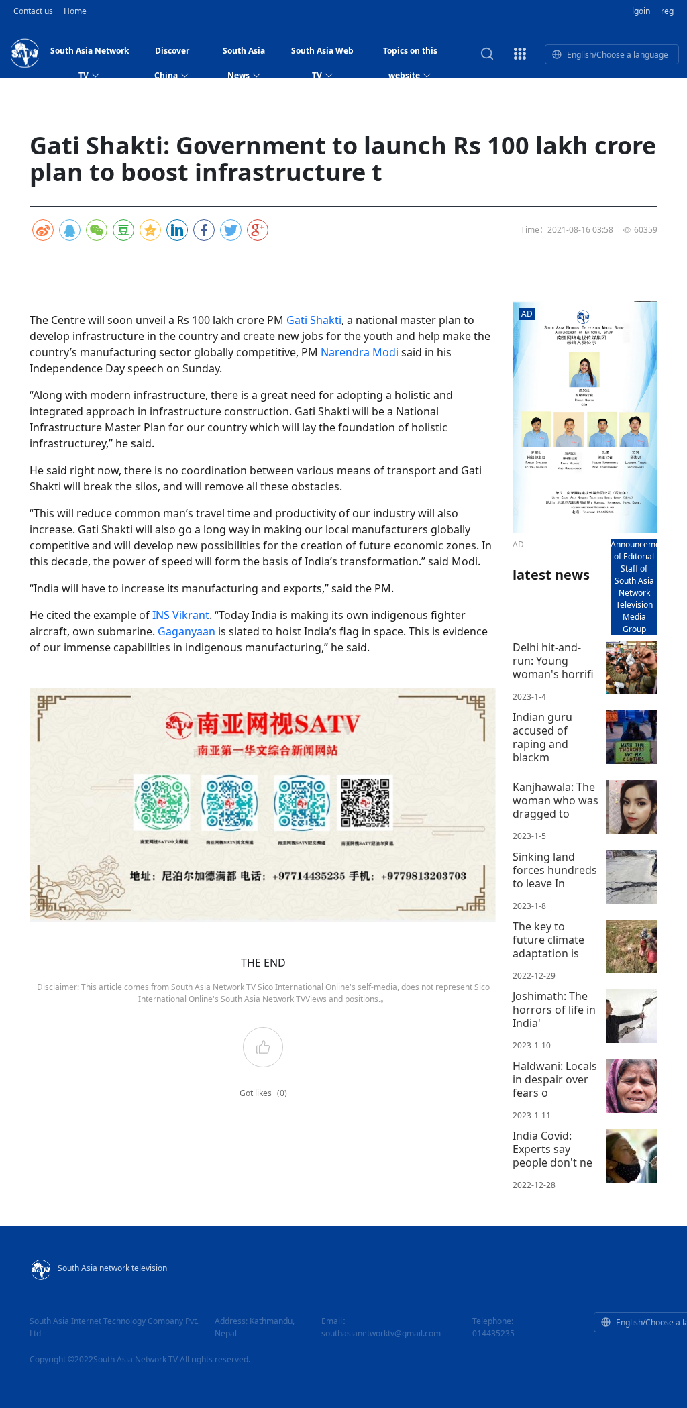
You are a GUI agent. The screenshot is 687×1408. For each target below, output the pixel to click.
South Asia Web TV (322, 54)
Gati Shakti (313, 320)
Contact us (33, 11)
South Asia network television (112, 1268)
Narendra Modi (360, 352)
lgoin (641, 11)
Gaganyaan (186, 631)
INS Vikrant (180, 615)
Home (75, 11)
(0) (282, 1093)
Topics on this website (410, 54)
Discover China (171, 54)
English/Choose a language (617, 54)
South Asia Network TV (89, 54)
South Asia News (244, 54)
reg (667, 11)
